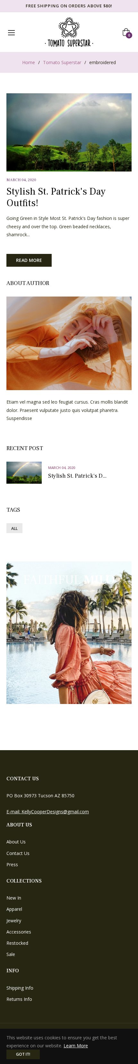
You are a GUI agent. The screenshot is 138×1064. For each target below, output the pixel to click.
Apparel (14, 909)
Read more (29, 260)
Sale (10, 954)
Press (12, 864)
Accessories (18, 932)
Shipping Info (19, 988)
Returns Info (19, 999)
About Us (16, 842)
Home (28, 62)
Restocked (17, 943)
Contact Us (18, 853)
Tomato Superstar (62, 62)
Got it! (23, 1054)
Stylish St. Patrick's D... (77, 476)
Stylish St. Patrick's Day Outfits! (56, 197)
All (14, 528)
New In (13, 898)
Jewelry (13, 920)
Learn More (76, 1046)
